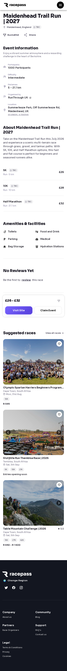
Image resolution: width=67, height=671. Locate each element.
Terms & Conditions (12, 647)
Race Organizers (10, 630)
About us (7, 617)
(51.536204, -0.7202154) (18, 115)
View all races (53, 333)
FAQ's (38, 630)
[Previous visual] (8, 361)
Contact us (40, 634)
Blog (37, 617)
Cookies (6, 656)
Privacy (6, 652)
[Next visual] (58, 361)
